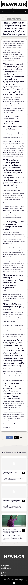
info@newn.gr (5, 566)
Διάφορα (9, 19)
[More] (21, 437)
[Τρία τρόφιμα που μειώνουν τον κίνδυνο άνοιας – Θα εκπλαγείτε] (14, 492)
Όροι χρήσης (4, 567)
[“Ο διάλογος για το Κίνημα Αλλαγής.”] (14, 464)
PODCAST (4, 572)
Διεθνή (13, 19)
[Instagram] (14, 562)
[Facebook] (11, 562)
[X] (17, 562)
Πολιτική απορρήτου (6, 568)
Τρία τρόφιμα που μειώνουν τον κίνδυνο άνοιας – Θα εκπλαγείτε (11, 501)
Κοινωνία (18, 19)
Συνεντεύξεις (4, 574)
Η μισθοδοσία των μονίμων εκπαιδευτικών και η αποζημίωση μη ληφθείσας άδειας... (12, 531)
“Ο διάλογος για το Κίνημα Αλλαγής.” (10, 473)
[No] (26, 580)
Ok (14, 582)
